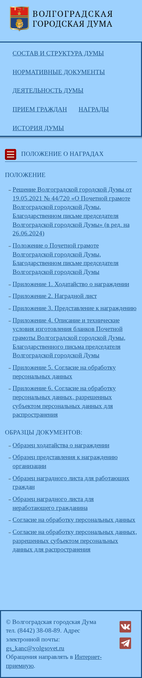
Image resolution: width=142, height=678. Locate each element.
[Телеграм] (125, 642)
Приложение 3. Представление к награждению (74, 308)
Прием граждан (40, 109)
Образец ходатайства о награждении (61, 445)
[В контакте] (125, 626)
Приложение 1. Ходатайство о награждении (71, 283)
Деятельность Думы (48, 90)
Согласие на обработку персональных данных (74, 519)
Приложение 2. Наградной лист (55, 295)
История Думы (38, 128)
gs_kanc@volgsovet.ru (35, 648)
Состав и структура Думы (58, 53)
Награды (94, 109)
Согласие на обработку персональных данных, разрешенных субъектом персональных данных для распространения (75, 540)
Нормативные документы (59, 72)
